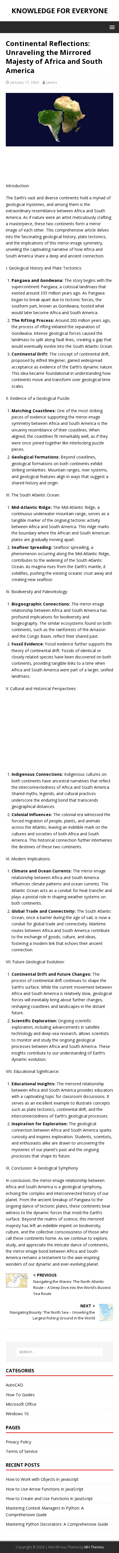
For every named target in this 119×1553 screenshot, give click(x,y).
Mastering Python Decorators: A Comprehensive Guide (57, 1524)
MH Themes (94, 1547)
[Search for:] (59, 1352)
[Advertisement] (59, 166)
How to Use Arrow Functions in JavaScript (44, 1489)
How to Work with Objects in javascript (42, 1479)
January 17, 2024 (24, 82)
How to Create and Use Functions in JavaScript (49, 1498)
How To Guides (20, 1394)
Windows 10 (17, 1413)
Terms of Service (22, 1451)
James (52, 82)
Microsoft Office (21, 1404)
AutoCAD (14, 1385)
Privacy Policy (18, 1442)
